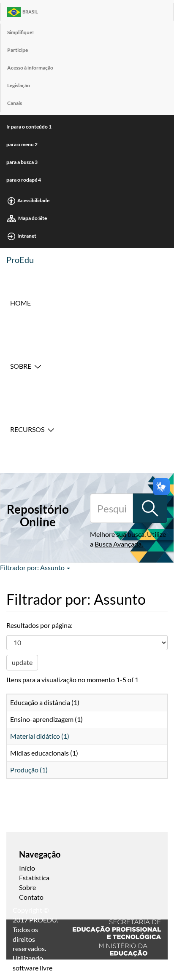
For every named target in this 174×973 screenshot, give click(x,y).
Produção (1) (29, 770)
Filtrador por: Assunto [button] (33, 567)
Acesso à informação (30, 67)
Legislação (18, 85)
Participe (17, 50)
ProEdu (20, 260)
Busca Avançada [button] (118, 544)
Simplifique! (20, 32)
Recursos (27, 429)
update (22, 662)
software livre (32, 968)
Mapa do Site (32, 218)
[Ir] (150, 508)
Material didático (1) (39, 736)
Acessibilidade (33, 200)
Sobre (20, 366)
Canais (14, 103)
